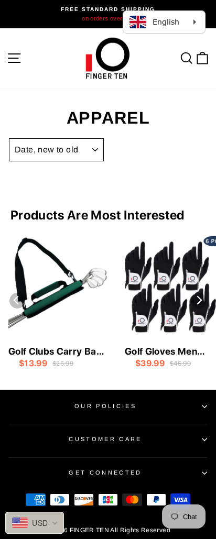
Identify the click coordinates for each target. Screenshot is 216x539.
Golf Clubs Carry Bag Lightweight (55, 352)
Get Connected (105, 472)
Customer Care (105, 439)
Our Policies (105, 406)
